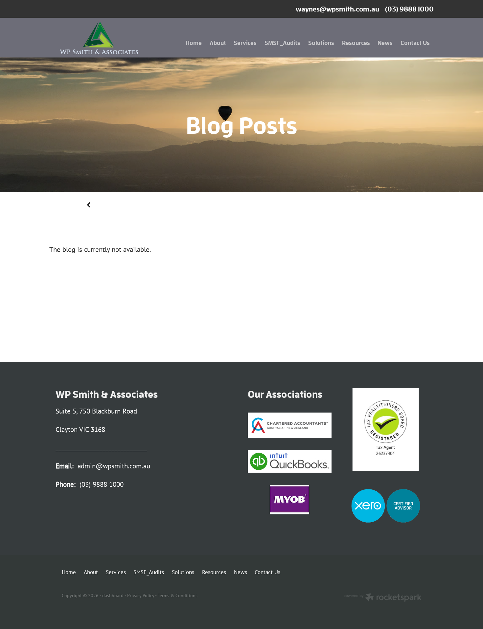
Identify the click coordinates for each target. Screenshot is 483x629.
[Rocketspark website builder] (382, 598)
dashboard (113, 595)
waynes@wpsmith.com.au (337, 9)
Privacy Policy (140, 595)
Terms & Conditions (177, 595)
